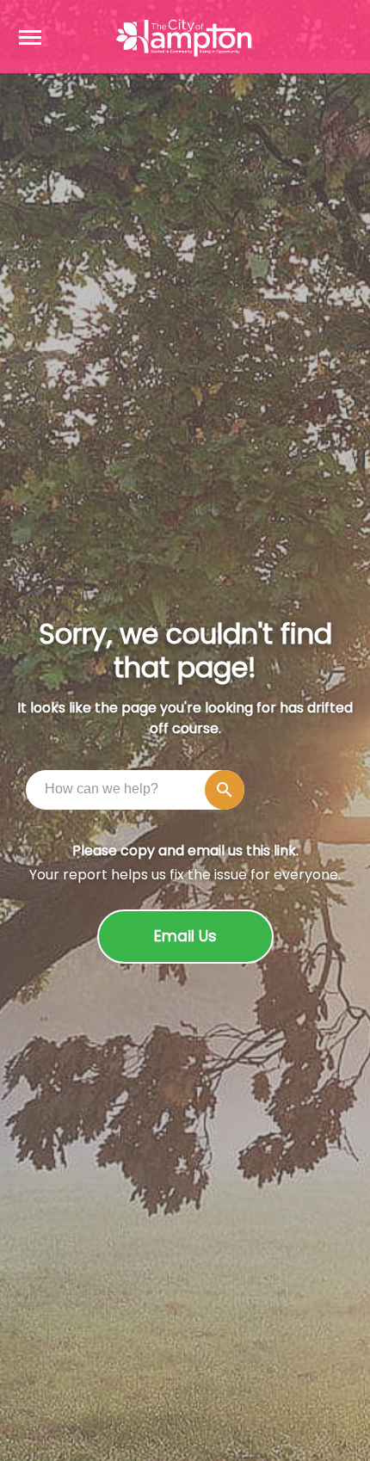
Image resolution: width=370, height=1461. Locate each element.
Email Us (185, 936)
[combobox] (139, 789)
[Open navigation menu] (30, 37)
